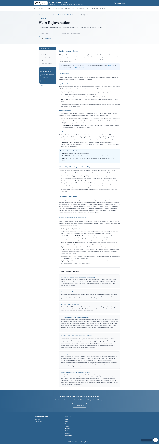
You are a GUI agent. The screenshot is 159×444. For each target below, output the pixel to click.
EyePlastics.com (87, 442)
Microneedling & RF (45, 58)
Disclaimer (67, 433)
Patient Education (82, 8)
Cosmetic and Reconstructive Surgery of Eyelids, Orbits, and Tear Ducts (56, 15)
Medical (59, 8)
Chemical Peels (44, 55)
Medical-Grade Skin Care (46, 63)
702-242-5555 (120, 3)
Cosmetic (50, 8)
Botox (76, 68)
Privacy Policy (68, 435)
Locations (95, 8)
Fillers (82, 68)
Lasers (109, 65)
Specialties (69, 8)
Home (35, 8)
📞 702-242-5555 (46, 38)
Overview (42, 52)
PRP (41, 60)
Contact (103, 8)
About (41, 8)
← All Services (42, 86)
